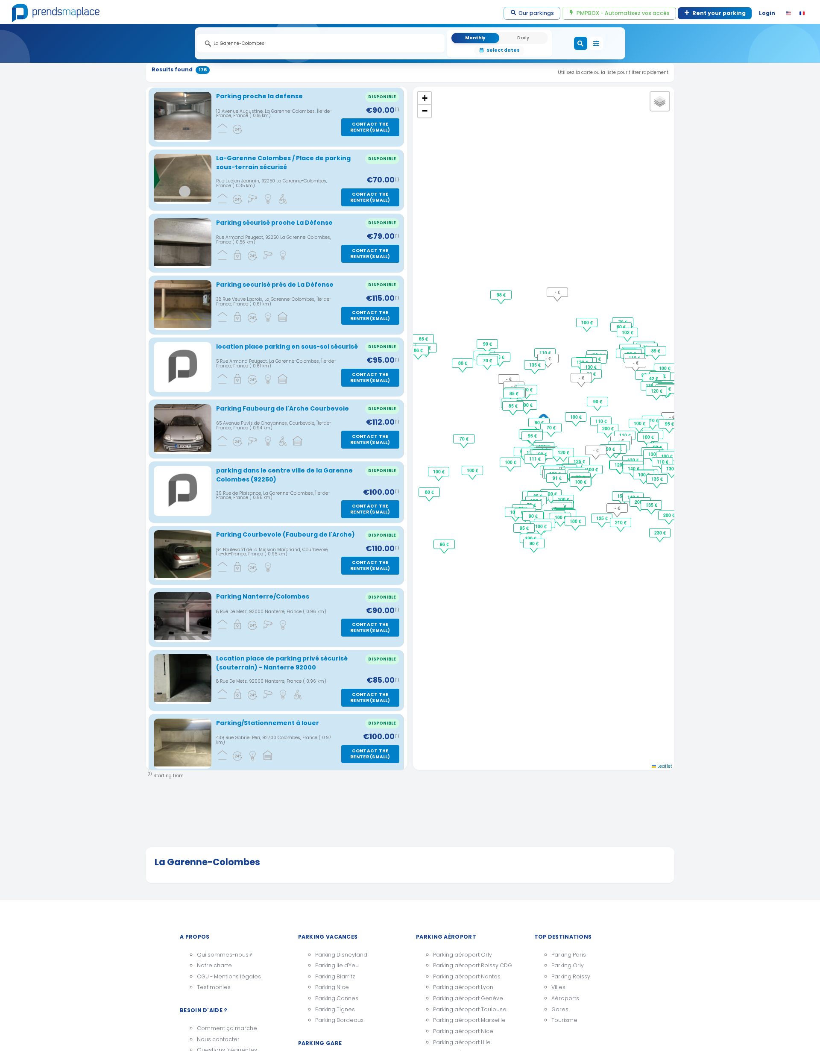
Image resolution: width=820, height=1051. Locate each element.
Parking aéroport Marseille (469, 1020)
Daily (523, 38)
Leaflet (664, 766)
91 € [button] (557, 478)
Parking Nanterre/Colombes (262, 596)
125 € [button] (579, 461)
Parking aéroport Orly (462, 954)
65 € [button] (423, 338)
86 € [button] (418, 350)
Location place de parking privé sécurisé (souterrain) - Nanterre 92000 (282, 663)
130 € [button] (591, 367)
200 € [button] (608, 428)
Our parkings (536, 13)
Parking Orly (567, 965)
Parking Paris (568, 954)
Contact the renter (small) (370, 127)
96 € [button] (444, 544)
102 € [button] (627, 332)
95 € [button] (532, 435)
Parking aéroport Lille (462, 1042)
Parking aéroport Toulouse (470, 1009)
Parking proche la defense (259, 96)
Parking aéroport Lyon (463, 987)
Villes (558, 987)
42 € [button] (653, 378)
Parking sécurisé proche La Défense (274, 222)
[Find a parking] (581, 43)
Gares (559, 1009)
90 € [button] (539, 422)
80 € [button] (462, 363)
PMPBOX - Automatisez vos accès (623, 13)
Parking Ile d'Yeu (337, 965)
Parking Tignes (335, 1009)
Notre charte (214, 965)
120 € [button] (563, 452)
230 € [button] (660, 532)
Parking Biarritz (335, 976)
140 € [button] (633, 468)
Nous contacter (218, 1039)
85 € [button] (513, 405)
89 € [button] (655, 350)
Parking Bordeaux (339, 1020)
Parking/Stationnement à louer (267, 723)
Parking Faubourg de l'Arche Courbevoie (282, 408)
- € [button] (514, 386)
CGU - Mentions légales (229, 976)
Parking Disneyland (341, 954)
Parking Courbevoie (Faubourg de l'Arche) (285, 534)
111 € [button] (535, 458)
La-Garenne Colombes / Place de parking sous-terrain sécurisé (283, 162)
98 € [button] (501, 294)
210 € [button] (621, 522)
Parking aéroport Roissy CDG (472, 965)
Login (767, 13)
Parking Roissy (570, 976)
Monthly (475, 38)
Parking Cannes (336, 998)
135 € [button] (657, 479)
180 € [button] (575, 521)
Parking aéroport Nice (463, 1031)
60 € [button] (621, 326)
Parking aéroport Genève (468, 998)
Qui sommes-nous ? (224, 954)
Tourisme (564, 1020)
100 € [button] (576, 417)
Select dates (503, 50)
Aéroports (565, 998)
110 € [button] (601, 421)
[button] (424, 98)
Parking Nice (332, 987)
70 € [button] (551, 427)
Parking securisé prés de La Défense (275, 284)
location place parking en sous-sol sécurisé (287, 346)
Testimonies (214, 987)
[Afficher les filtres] (596, 43)
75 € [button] (499, 357)
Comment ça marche (227, 1028)
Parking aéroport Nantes (467, 976)
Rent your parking (719, 13)
